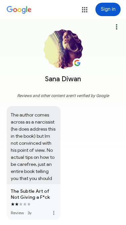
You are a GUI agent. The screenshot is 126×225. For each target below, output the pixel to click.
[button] (84, 9)
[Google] (19, 10)
